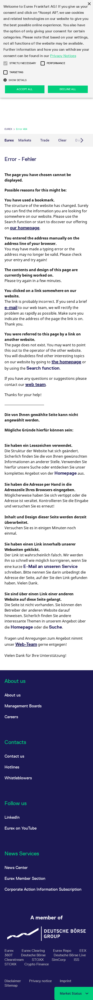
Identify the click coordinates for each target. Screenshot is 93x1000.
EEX (82, 950)
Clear (62, 140)
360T (9, 955)
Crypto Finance (36, 964)
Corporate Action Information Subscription (43, 889)
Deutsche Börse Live (70, 955)
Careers (11, 716)
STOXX (38, 959)
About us (13, 695)
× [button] (89, 4)
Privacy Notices (63, 56)
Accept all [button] (25, 89)
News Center (16, 867)
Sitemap (11, 985)
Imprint (65, 981)
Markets (24, 140)
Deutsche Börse (33, 955)
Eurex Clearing (34, 950)
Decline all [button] (68, 89)
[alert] (46, 49)
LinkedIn (12, 817)
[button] (5, 63)
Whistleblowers (18, 777)
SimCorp (59, 959)
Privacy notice (41, 981)
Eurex (8, 129)
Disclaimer (13, 981)
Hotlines (12, 767)
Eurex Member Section (25, 878)
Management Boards (23, 705)
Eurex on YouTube (21, 828)
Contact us (14, 756)
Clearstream (15, 959)
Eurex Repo (62, 950)
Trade (44, 140)
